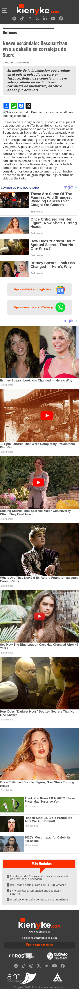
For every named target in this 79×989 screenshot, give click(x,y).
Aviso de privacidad (39, 931)
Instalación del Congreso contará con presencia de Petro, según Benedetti (39, 877)
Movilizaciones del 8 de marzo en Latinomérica (39, 899)
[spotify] (14, 19)
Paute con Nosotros (39, 945)
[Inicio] (38, 9)
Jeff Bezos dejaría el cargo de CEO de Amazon (38, 885)
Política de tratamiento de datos (39, 937)
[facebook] (61, 19)
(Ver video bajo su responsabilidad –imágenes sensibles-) (39, 180)
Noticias (10, 33)
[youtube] (53, 19)
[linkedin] (45, 19)
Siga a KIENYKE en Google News (33, 289)
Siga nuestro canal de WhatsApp (33, 307)
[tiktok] (22, 19)
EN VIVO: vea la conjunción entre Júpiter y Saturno (35, 892)
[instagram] (29, 19)
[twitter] (37, 19)
